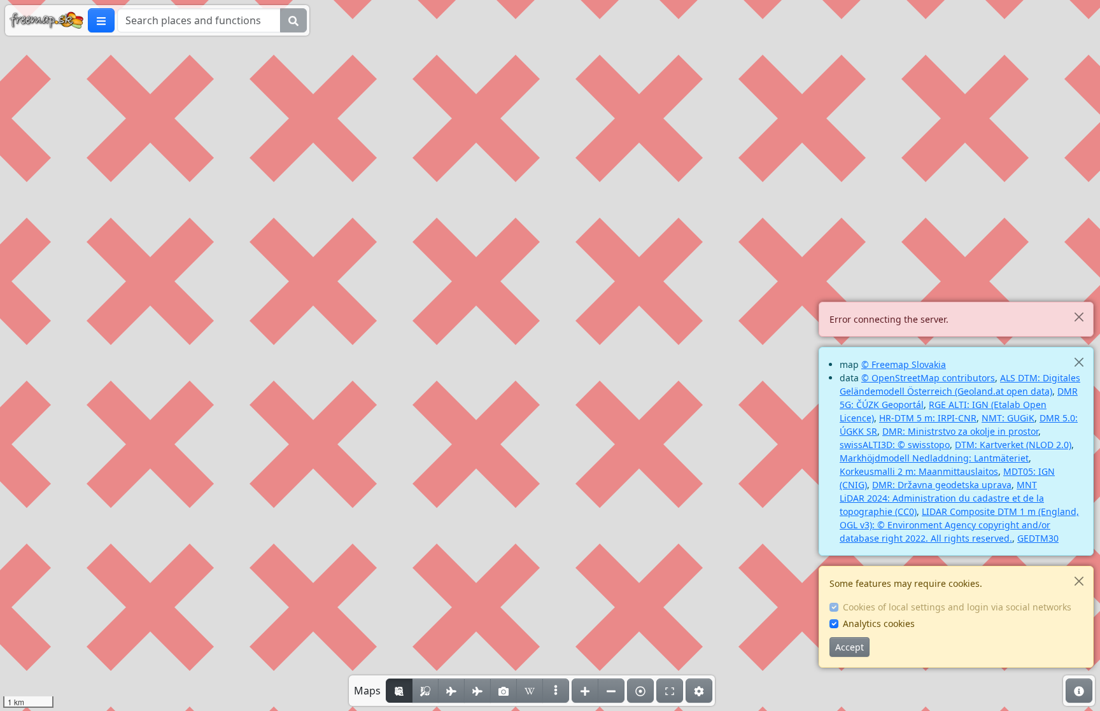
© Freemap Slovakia (903, 364)
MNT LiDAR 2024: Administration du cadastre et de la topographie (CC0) (942, 498)
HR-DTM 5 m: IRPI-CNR (928, 418)
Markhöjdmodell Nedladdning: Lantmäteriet (934, 458)
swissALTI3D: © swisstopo (895, 445)
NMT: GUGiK (1008, 418)
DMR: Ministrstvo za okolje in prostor (960, 431)
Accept (849, 647)
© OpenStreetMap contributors (928, 378)
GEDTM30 (1038, 538)
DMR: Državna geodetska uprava (942, 485)
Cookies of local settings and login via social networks (957, 607)
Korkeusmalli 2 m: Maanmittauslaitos (919, 471)
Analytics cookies (879, 623)
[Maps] (555, 691)
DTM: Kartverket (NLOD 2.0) (1013, 445)
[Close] (1078, 316)
